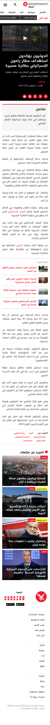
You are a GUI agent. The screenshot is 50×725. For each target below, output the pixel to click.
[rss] (5, 598)
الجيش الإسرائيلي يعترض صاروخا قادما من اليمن (19, 303)
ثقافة (42, 666)
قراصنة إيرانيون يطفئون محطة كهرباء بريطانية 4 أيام (27, 480)
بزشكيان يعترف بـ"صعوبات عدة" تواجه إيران (27, 542)
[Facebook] (23, 598)
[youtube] (14, 598)
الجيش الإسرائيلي (17, 211)
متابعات (25, 452)
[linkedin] (11, 598)
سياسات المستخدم (36, 614)
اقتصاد (11, 12)
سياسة (31, 12)
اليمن (31, 371)
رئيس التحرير (39, 625)
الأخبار (43, 12)
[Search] (15, 5)
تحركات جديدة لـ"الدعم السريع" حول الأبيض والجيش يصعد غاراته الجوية (26, 510)
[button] (25, 38)
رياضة (42, 681)
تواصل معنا (39, 630)
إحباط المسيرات (39, 437)
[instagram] (17, 598)
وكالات (41, 82)
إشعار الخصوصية (37, 619)
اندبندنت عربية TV (37, 697)
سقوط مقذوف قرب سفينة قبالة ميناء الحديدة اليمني (19, 291)
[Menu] (5, 5)
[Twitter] (20, 598)
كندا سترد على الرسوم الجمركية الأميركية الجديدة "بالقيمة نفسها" (26, 572)
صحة (42, 686)
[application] (25, 38)
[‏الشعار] (43, 28)
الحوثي (19, 245)
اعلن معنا (40, 635)
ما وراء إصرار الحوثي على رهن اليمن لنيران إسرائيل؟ (21, 280)
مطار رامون (41, 440)
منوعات (41, 676)
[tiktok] (8, 598)
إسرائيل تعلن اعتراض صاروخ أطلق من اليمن (19, 269)
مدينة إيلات (27, 440)
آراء (21, 12)
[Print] (24, 96)
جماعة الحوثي (19, 433)
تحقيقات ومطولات (36, 691)
